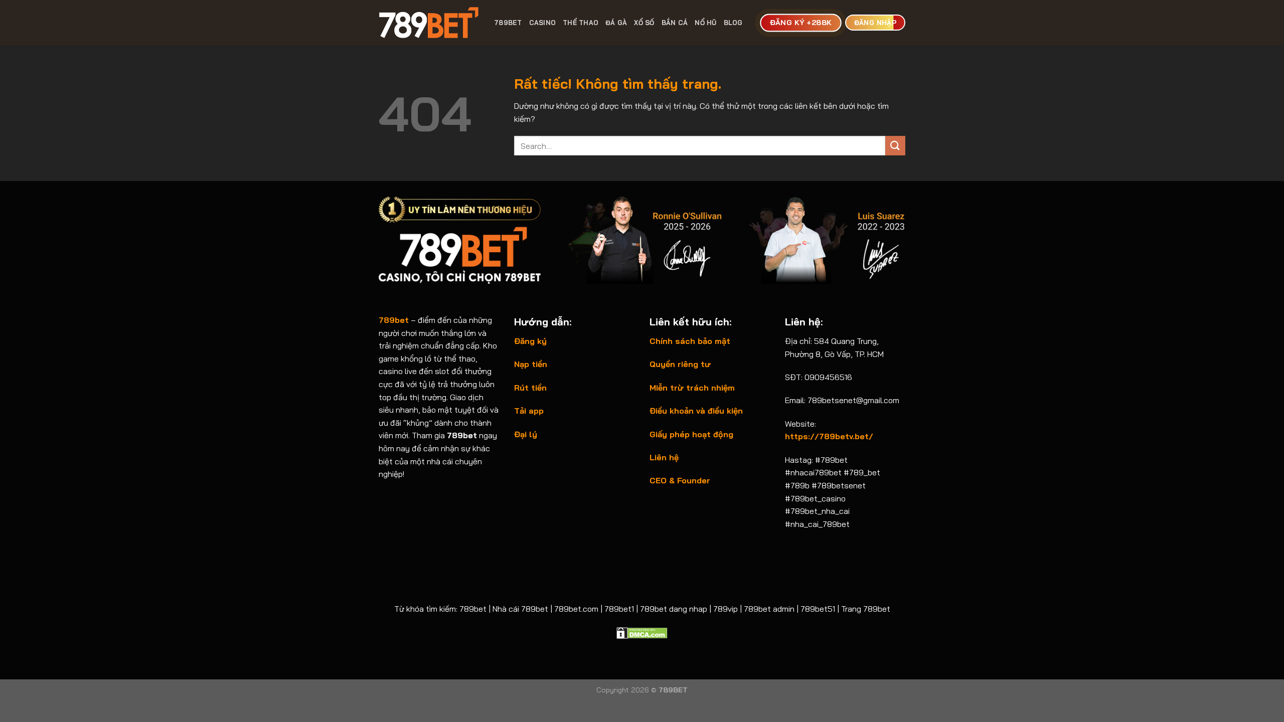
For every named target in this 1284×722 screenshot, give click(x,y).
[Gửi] (895, 145)
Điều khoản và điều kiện (696, 411)
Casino (542, 23)
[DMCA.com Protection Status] (642, 632)
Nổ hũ (705, 23)
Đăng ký (530, 341)
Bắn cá (675, 23)
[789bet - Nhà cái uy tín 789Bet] (429, 23)
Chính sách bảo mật (690, 341)
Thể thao (580, 23)
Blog (733, 23)
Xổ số (644, 23)
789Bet (508, 23)
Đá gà (616, 23)
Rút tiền (530, 388)
